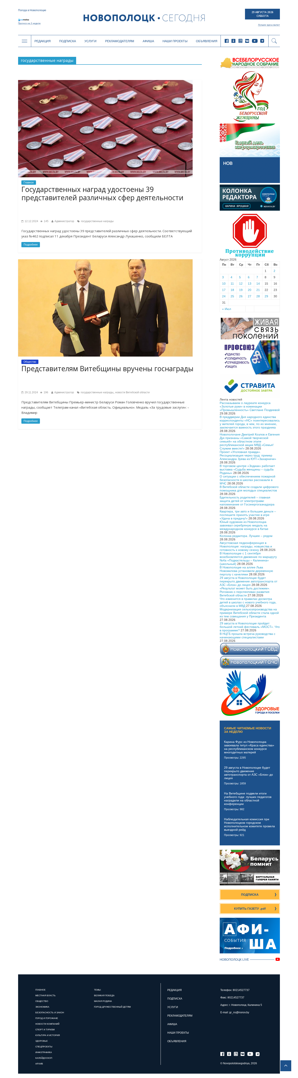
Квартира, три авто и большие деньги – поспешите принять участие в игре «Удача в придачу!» (248, 515)
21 (258, 290)
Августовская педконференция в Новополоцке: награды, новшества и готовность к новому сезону (246, 546)
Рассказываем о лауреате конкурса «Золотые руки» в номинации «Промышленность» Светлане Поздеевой (250, 406)
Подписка (67, 41)
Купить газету (250, 908)
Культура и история (47, 1035)
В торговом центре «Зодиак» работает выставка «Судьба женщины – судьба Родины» (247, 469)
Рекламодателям (119, 41)
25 (232, 296)
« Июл (226, 309)
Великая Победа (104, 995)
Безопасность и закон (49, 1012)
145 (45, 221)
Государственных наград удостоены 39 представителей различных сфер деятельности (102, 193)
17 (224, 290)
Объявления (206, 41)
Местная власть (45, 995)
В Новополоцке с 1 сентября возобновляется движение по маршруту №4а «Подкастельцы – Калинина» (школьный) (248, 559)
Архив (39, 1063)
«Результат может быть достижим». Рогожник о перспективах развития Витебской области (245, 592)
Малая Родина (103, 1001)
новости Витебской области (132, 392)
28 (258, 296)
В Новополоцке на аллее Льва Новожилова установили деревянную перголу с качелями (246, 571)
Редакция (42, 41)
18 (232, 290)
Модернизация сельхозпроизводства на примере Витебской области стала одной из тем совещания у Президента (249, 613)
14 (258, 283)
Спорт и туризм (45, 1029)
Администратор (64, 221)
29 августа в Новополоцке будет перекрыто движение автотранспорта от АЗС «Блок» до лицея (248, 581)
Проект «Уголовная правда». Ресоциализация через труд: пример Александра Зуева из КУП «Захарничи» (248, 455)
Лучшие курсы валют (269, 25)
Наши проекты (175, 41)
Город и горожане (46, 1018)
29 (266, 296)
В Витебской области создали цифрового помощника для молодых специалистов (249, 488)
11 (232, 283)
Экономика (42, 1007)
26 (241, 296)
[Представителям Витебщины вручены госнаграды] (105, 261)
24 (224, 296)
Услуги (90, 41)
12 (241, 283)
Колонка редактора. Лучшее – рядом (246, 536)
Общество (30, 361)
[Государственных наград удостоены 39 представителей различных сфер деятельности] (105, 82)
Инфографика (43, 1052)
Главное (29, 182)
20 (249, 290)
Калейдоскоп (43, 1058)
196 (45, 392)
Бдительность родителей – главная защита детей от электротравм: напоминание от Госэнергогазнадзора (247, 501)
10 (224, 283)
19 (241, 290)
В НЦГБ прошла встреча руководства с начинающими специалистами (247, 635)
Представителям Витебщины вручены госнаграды (107, 368)
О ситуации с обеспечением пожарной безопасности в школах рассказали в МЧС (247, 480)
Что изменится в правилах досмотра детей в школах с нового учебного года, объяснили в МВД (248, 602)
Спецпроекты (43, 1046)
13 (249, 283)
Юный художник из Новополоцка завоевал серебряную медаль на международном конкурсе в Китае (244, 525)
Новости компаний (47, 1024)
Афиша (148, 41)
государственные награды (97, 221)
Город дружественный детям (112, 1007)
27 (249, 296)
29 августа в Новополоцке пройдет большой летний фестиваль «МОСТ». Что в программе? (250, 627)
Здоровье (41, 1041)
